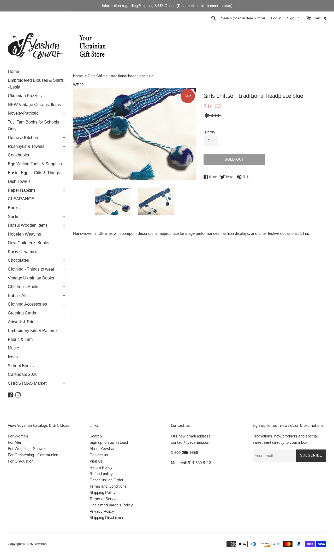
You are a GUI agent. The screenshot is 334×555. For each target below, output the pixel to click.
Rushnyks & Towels (36, 146)
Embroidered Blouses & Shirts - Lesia (36, 83)
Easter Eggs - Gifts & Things (36, 173)
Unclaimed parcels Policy (111, 505)
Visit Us (96, 461)
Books (36, 208)
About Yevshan (102, 448)
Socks (36, 216)
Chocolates (36, 260)
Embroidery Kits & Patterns (33, 330)
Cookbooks (18, 155)
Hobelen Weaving (24, 234)
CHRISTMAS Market (36, 383)
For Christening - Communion (33, 455)
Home (13, 71)
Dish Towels (19, 181)
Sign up (293, 18)
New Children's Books (28, 243)
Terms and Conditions (108, 486)
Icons (36, 357)
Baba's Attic (36, 295)
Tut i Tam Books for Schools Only (33, 125)
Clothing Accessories (36, 304)
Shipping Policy (103, 492)
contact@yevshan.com (191, 442)
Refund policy (101, 473)
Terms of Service (104, 498)
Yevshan (40, 544)
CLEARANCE (21, 199)
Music (36, 348)
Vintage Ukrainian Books (36, 278)
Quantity (209, 132)
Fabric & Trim (20, 339)
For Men (15, 442)
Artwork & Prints (36, 322)
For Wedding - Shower (27, 448)
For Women (18, 436)
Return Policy (101, 467)
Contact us (99, 455)
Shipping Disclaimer (106, 517)
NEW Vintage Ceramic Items (34, 104)
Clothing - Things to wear (36, 269)
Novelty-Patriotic (36, 113)
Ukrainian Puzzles (25, 96)
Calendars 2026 (23, 374)
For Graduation (20, 461)
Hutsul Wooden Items (36, 225)
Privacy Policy (102, 511)
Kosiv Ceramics (22, 251)
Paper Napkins (36, 190)
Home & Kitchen (36, 137)
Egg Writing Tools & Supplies (36, 164)
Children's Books (36, 286)
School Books (21, 366)
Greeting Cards (36, 313)
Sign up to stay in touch (109, 442)
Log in (276, 18)
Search (96, 436)
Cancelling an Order (106, 480)
